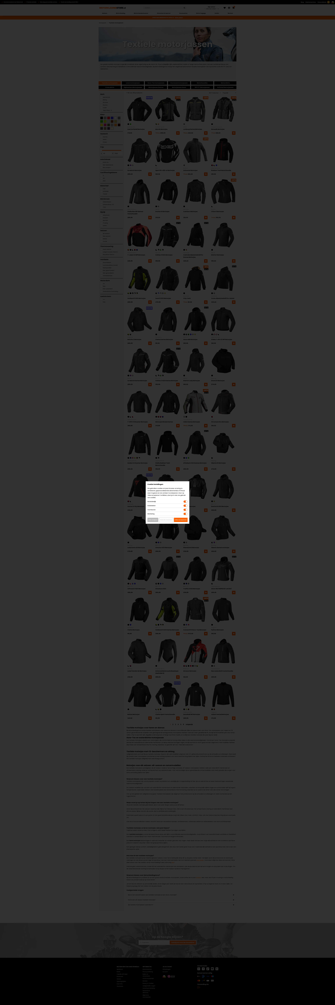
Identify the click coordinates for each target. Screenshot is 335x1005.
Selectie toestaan (166, 520)
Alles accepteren (181, 520)
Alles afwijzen (152, 520)
